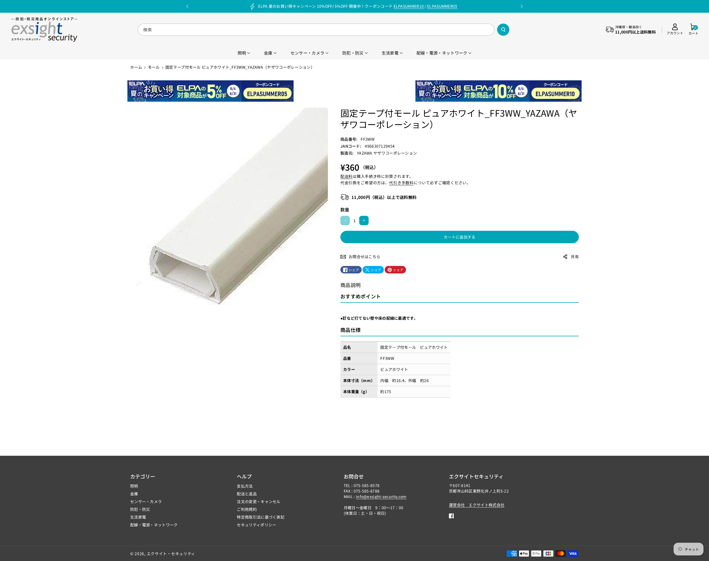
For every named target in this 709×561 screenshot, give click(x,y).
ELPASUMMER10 (409, 6)
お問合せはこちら (364, 256)
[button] (693, 30)
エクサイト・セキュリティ (171, 553)
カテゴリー (142, 476)
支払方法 (245, 486)
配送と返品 (247, 493)
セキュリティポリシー (256, 524)
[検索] (503, 30)
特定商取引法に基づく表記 (260, 517)
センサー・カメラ (146, 501)
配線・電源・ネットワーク (154, 524)
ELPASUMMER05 (442, 6)
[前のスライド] (187, 6)
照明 (134, 486)
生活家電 (138, 517)
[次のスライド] (522, 6)
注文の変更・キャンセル (258, 501)
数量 (345, 209)
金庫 (134, 493)
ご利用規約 (247, 509)
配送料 (346, 176)
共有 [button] (575, 256)
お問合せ (354, 476)
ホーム (136, 67)
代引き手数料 (401, 182)
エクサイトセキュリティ (476, 476)
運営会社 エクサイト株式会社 (476, 505)
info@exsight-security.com (381, 496)
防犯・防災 (140, 509)
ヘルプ (244, 476)
